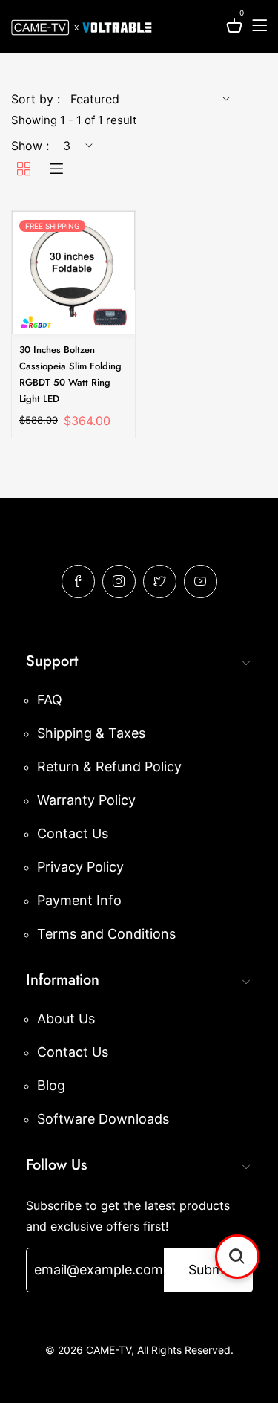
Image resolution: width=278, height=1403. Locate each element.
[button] (237, 1256)
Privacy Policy (80, 867)
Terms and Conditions (106, 934)
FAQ (49, 699)
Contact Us (72, 833)
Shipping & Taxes (91, 733)
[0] (234, 28)
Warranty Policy (86, 800)
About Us (66, 1018)
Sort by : (35, 98)
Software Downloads (103, 1119)
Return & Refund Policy (109, 766)
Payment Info (79, 900)
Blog (51, 1085)
